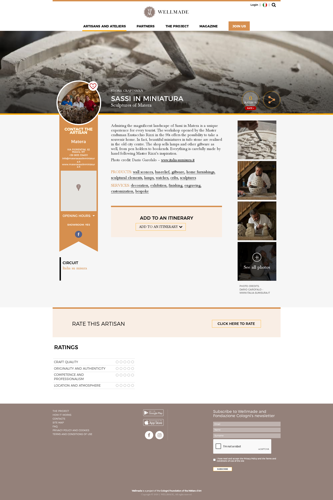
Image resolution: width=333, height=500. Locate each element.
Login (254, 5)
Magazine (208, 26)
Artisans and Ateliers (104, 26)
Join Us (239, 26)
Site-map (58, 422)
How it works (62, 414)
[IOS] (153, 422)
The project (177, 26)
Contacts (59, 418)
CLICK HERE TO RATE (236, 324)
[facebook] (149, 435)
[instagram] (159, 435)
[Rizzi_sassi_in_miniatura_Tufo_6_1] (257, 140)
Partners (146, 26)
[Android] (153, 412)
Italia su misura (75, 268)
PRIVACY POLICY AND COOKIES (71, 430)
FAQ (55, 426)
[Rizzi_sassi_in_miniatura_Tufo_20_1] (257, 221)
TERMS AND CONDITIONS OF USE (72, 434)
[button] (78, 187)
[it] (265, 4)
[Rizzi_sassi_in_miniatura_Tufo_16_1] (257, 180)
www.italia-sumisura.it (177, 160)
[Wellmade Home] (166, 11)
